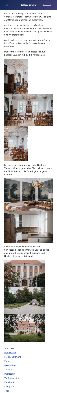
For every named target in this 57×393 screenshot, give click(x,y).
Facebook (9, 382)
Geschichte (10, 365)
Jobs (6, 390)
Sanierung (9, 369)
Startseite (9, 348)
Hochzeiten (10, 352)
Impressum (9, 373)
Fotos (7, 361)
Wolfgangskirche (12, 378)
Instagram (9, 386)
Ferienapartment (12, 357)
